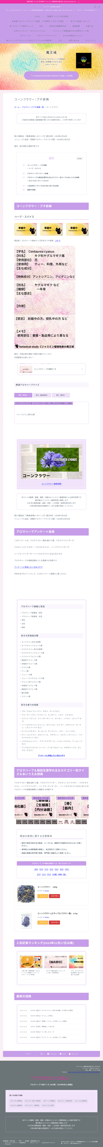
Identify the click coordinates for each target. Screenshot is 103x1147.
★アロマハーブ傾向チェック (21, 26)
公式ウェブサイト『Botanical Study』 (30, 31)
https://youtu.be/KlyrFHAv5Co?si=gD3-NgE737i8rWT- (84, 1072)
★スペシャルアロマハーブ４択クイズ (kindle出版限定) (29, 40)
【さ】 (46, 869)
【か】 (41, 869)
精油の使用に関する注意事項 (39, 181)
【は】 (61, 869)
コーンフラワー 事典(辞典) (52, 484)
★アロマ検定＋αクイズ (81, 21)
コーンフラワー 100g (47, 887)
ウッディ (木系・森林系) (33, 1101)
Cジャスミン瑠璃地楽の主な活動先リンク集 (71, 31)
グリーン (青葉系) (49, 1101)
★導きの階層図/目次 (57, 26)
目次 (41, 26)
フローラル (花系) (48, 1105)
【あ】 (36, 869)
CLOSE (79, 158)
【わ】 (49, 874)
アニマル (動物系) (17, 1101)
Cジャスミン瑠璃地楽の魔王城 (51, 6)
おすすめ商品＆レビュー (73, 36)
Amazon (43, 896)
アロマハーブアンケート (47, 36)
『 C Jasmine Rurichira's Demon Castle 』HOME (51, 76)
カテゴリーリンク (69, 798)
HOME (37, 16)
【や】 (38, 874)
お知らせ (89, 26)
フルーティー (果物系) (32, 1105)
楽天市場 (54, 896)
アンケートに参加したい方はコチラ (28, 567)
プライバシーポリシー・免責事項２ (15, 1142)
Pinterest (8, 1144)
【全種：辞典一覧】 (59, 874)
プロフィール (25, 36)
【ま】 (67, 869)
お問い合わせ (73, 40)
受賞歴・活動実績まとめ (32, 1141)
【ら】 (44, 874)
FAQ (60, 40)
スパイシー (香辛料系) (65, 1101)
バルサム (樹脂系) (17, 1105)
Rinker (47, 890)
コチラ (57, 241)
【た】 (51, 869)
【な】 (56, 869)
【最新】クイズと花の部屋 (57, 16)
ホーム (17, 107)
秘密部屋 (76, 26)
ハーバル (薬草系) (81, 1101)
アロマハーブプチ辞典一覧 (33, 107)
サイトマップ (91, 40)
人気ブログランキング (48, 1142)
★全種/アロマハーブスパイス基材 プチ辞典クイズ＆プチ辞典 (38, 21)
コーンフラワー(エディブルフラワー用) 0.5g (57, 913)
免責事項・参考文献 (9, 1141)
